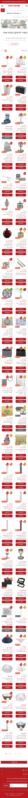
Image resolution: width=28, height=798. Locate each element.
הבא (6, 753)
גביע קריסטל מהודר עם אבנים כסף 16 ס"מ (21, 564)
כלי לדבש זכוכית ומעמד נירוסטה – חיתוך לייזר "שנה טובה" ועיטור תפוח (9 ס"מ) (7, 275)
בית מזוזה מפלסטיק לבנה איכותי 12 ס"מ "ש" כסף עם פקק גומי (7, 479)
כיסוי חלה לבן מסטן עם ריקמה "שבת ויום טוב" (21, 72)
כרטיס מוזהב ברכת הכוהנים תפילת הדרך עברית (7, 422)
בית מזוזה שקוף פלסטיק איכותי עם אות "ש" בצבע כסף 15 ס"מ (7, 738)
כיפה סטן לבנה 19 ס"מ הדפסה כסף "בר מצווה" (7, 679)
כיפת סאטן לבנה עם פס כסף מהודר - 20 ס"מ (21, 680)
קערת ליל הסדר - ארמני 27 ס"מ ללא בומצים (8, 305)
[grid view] (5, 50)
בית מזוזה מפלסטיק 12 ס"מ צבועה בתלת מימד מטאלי (21, 479)
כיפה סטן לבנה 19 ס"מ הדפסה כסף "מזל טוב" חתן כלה (21, 708)
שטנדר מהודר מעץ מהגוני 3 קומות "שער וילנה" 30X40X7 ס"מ (21, 594)
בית (26, 17)
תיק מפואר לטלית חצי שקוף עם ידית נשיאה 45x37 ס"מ (21, 363)
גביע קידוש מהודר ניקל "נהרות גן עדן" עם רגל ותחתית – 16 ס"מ (7, 565)
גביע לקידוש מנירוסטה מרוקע (7, 100)
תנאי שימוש (12, 793)
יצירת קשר (7, 793)
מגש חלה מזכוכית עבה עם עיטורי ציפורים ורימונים (21, 333)
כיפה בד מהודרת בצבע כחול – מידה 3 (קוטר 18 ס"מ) (7, 651)
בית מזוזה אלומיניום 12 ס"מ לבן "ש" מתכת (21, 622)
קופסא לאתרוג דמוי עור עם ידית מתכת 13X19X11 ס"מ (21, 101)
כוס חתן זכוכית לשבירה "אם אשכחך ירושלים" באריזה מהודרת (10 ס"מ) (7, 159)
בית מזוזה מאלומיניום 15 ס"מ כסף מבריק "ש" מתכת (7, 537)
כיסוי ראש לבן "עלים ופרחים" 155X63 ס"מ (21, 650)
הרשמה (6, 785)
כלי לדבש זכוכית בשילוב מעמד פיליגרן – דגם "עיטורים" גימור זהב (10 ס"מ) (21, 245)
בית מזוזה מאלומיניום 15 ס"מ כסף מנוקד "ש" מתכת (7, 508)
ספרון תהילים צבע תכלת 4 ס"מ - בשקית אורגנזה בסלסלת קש (21, 737)
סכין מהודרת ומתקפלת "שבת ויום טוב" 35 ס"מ (21, 274)
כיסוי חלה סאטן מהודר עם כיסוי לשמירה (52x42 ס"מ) (7, 622)
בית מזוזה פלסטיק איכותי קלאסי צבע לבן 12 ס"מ (21, 508)
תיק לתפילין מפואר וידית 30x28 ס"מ (8, 362)
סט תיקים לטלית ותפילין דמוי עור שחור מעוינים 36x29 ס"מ (7, 594)
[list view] (2, 50)
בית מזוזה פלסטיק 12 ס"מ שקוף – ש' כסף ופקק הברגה (7, 72)
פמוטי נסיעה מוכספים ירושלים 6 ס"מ (21, 188)
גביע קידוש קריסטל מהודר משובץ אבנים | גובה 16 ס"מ (21, 130)
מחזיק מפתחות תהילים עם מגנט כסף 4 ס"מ (7, 391)
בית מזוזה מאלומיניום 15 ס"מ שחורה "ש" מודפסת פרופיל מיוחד (21, 537)
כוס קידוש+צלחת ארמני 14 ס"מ (8, 129)
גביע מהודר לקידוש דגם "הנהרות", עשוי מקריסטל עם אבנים (21, 158)
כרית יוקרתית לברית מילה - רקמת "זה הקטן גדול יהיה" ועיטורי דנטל (21, 393)
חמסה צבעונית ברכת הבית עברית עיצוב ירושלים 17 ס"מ (7, 451)
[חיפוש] (3, 10)
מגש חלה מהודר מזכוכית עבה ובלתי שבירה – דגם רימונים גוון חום (7, 334)
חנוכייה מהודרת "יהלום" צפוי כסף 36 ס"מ (21, 304)
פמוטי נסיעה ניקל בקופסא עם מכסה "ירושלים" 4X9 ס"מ (21, 422)
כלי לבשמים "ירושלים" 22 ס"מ (7, 215)
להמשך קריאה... (14, 44)
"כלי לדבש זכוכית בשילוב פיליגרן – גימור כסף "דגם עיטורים (21, 216)
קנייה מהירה (20, 77)
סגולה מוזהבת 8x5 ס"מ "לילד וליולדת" (21, 450)
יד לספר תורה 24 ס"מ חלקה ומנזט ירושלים (7, 188)
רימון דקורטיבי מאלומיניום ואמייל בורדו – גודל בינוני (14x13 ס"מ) (8, 245)
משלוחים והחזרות (20, 793)
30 (9, 753)
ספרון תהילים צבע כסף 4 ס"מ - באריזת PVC (7, 707)
